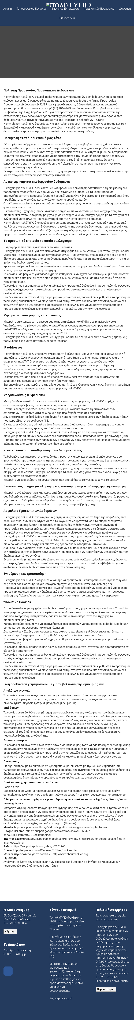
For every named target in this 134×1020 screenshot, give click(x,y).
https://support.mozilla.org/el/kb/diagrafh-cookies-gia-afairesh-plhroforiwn (60, 827)
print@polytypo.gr (46, 215)
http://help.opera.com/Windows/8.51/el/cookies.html (45, 850)
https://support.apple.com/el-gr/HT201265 (39, 846)
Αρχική (7, 8)
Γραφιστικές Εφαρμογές (99, 8)
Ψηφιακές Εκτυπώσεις (65, 8)
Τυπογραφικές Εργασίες (32, 8)
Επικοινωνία (67, 18)
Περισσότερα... (106, 989)
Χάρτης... (10, 931)
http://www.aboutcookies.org (70, 854)
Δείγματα (125, 8)
